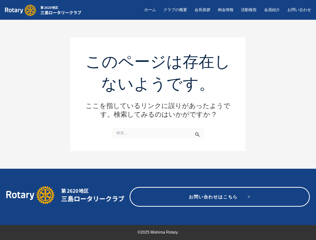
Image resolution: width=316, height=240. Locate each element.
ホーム (150, 10)
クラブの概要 (175, 10)
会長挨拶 (202, 10)
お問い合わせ (299, 10)
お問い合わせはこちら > (219, 196)
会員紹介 (272, 10)
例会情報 (226, 10)
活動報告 (249, 10)
